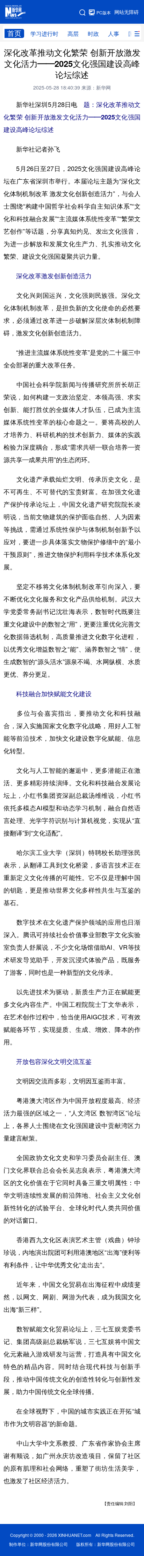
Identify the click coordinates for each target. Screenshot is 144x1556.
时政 (93, 34)
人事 (113, 34)
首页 (14, 33)
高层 (73, 34)
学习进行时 (44, 34)
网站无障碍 (126, 12)
